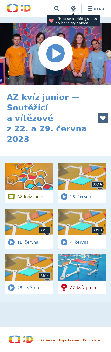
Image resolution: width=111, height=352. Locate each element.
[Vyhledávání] (57, 8)
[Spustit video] (55, 54)
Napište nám (69, 340)
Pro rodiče (91, 340)
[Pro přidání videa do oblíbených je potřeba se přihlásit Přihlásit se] (103, 118)
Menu (99, 8)
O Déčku (48, 340)
